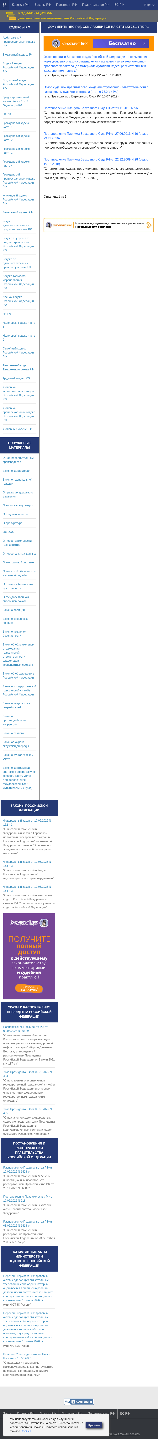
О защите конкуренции (18, 505)
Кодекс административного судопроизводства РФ (17, 225)
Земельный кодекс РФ (18, 212)
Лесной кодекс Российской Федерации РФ (18, 301)
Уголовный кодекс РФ (17, 429)
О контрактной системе (18, 562)
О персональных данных (19, 553)
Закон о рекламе (14, 733)
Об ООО (8, 531)
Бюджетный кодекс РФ (18, 54)
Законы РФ (43, 4)
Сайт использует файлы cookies (118, 1434)
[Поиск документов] (4, 5)
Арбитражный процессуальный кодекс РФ (19, 41)
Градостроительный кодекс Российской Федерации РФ (16, 101)
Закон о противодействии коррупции (14, 720)
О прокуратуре (12, 523)
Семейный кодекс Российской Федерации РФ (18, 352)
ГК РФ (7, 114)
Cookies (26, 1431)
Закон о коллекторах (16, 470)
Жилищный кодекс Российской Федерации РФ (18, 199)
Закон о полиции (14, 609)
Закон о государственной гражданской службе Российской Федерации (19, 690)
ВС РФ (119, 4)
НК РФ (7, 313)
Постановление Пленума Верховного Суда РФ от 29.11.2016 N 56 (91, 108)
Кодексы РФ (20, 4)
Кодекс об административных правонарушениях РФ (17, 263)
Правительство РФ (95, 4)
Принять (94, 1425)
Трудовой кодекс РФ (16, 378)
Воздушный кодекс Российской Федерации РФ (18, 84)
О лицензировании (15, 514)
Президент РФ (66, 4)
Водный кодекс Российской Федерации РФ (18, 67)
